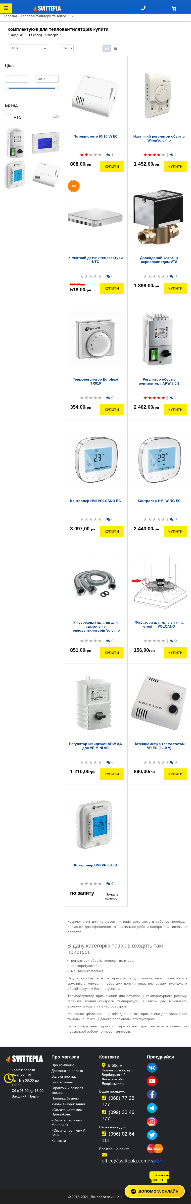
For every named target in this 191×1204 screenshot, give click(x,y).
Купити (112, 167)
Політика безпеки (65, 1098)
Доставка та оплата (67, 1071)
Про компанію (62, 1065)
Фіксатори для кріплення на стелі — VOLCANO (159, 624)
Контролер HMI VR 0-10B (95, 865)
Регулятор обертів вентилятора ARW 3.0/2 (159, 381)
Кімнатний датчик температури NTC (95, 260)
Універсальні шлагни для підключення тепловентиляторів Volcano (95, 626)
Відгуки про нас (64, 1076)
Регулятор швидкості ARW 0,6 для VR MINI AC (95, 746)
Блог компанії (62, 1082)
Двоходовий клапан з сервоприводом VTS (159, 260)
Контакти (58, 1141)
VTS (18, 117)
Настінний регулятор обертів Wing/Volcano (159, 138)
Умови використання (68, 1104)
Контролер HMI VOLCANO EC (95, 501)
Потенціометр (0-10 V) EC (96, 136)
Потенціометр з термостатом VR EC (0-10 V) (159, 746)
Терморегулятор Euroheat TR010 (95, 381)
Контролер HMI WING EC (159, 501)
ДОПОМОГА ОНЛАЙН (158, 1191)
